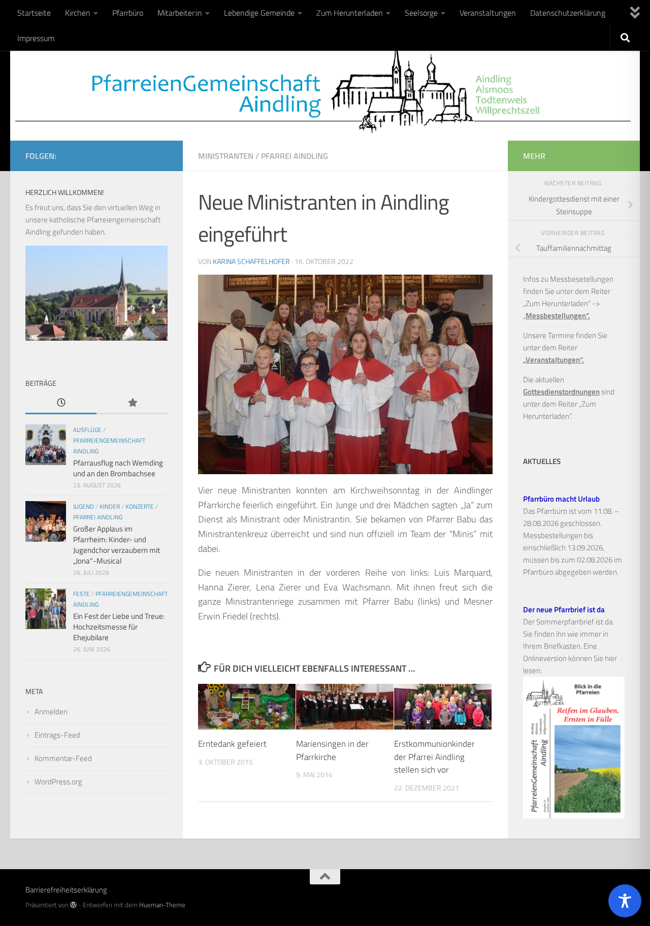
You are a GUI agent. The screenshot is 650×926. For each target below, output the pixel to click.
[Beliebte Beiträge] (132, 403)
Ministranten (225, 156)
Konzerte (139, 506)
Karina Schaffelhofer (251, 261)
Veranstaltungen (488, 13)
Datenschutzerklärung (567, 13)
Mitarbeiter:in (179, 13)
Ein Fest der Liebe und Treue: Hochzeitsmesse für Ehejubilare (119, 626)
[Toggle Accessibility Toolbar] (624, 900)
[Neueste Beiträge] (60, 403)
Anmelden (51, 711)
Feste (81, 594)
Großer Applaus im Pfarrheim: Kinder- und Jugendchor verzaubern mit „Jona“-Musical (116, 545)
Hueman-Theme (162, 905)
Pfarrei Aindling (294, 156)
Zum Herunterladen (349, 13)
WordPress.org (58, 781)
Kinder (110, 506)
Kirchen (77, 13)
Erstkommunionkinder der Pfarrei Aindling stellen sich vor (434, 756)
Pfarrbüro (127, 13)
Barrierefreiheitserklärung (66, 890)
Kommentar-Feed (63, 758)
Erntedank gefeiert (232, 743)
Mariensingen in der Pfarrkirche (332, 750)
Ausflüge (87, 430)
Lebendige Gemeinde (259, 13)
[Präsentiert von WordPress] (73, 905)
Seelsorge (421, 13)
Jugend (83, 506)
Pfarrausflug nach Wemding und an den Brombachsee (118, 468)
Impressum (35, 38)
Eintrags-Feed (57, 735)
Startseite (34, 13)
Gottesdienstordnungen (561, 392)
